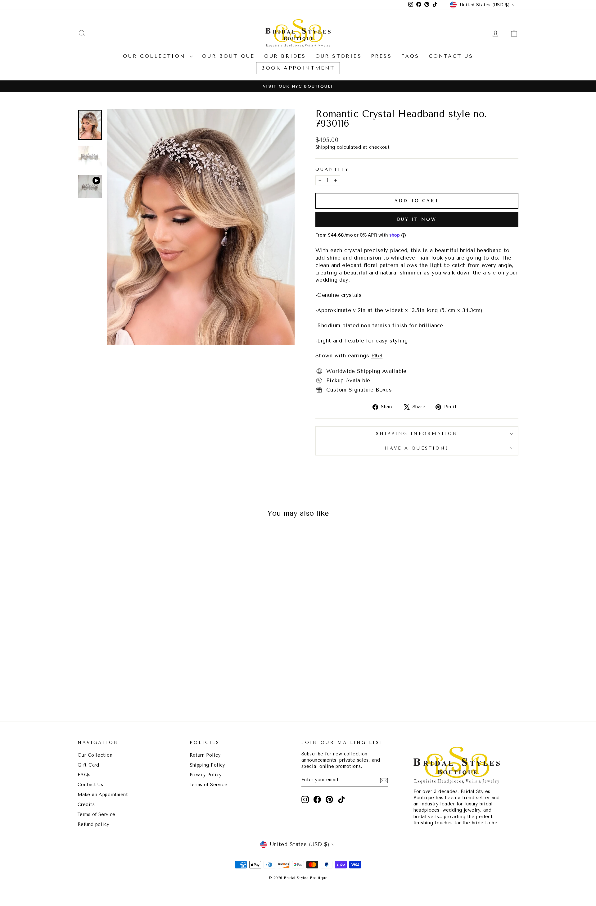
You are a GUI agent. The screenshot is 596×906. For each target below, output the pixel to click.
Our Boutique (228, 56)
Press (381, 56)
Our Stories (338, 56)
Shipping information (417, 433)
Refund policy (93, 824)
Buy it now (417, 219)
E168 (377, 355)
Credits (86, 804)
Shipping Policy (207, 765)
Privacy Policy (206, 774)
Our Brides (285, 56)
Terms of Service (96, 814)
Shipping (325, 147)
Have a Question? (417, 448)
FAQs (410, 56)
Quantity (332, 169)
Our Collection (155, 56)
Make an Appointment (103, 794)
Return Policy (205, 755)
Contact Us (451, 56)
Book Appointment (298, 68)
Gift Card (88, 765)
